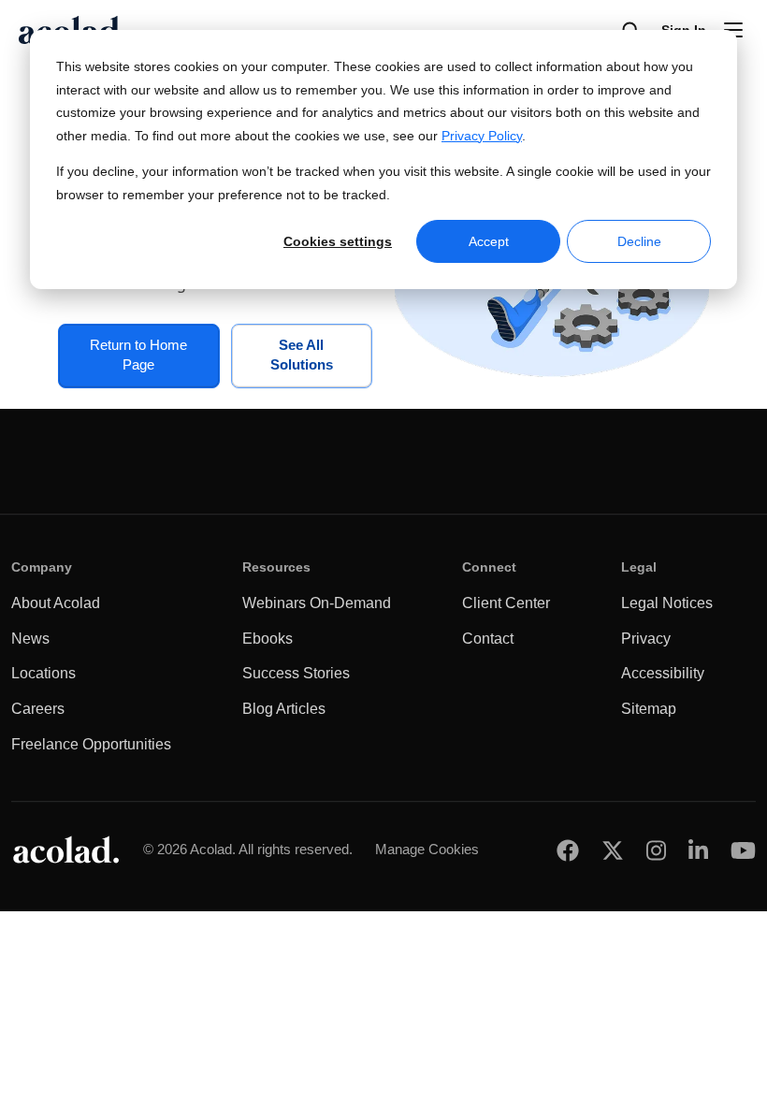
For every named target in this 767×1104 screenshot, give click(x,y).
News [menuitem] (30, 638)
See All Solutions (301, 355)
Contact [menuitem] (488, 638)
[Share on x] (612, 850)
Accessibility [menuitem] (662, 673)
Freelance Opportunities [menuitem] (91, 744)
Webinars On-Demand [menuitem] (316, 603)
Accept (489, 241)
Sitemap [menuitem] (648, 709)
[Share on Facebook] (568, 850)
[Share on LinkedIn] (698, 850)
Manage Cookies (427, 849)
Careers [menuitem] (38, 709)
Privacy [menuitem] (646, 638)
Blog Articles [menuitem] (284, 709)
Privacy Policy (481, 136)
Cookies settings (337, 241)
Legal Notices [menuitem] (667, 603)
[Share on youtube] (743, 850)
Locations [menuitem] (43, 673)
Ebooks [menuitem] (267, 638)
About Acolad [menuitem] (55, 603)
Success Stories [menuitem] (296, 673)
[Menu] (733, 30)
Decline (639, 241)
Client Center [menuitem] (506, 603)
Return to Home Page (138, 355)
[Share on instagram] (656, 850)
